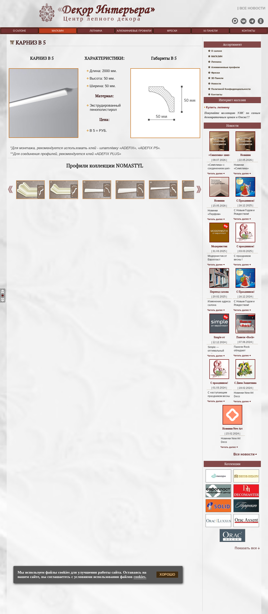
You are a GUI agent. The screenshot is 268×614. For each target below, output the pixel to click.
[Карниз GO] (95, 189)
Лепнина (96, 30)
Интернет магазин (232, 100)
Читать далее (215, 173)
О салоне (19, 30)
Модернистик (219, 246)
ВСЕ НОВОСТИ (252, 8)
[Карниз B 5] (43, 138)
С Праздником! (245, 200)
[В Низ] (2, 300)
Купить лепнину (217, 107)
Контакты (248, 30)
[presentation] (198, 190)
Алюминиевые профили (134, 30)
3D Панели (210, 30)
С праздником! (245, 246)
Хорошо (167, 575)
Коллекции (232, 464)
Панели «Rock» (245, 337)
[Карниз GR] (162, 189)
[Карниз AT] (62, 189)
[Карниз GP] (128, 189)
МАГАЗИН (58, 30)
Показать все (246, 548)
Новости (216, 83)
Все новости (244, 454)
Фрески (172, 30)
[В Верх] (2, 292)
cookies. (140, 577)
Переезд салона (219, 291)
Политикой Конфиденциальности (231, 89)
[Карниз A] (29, 189)
